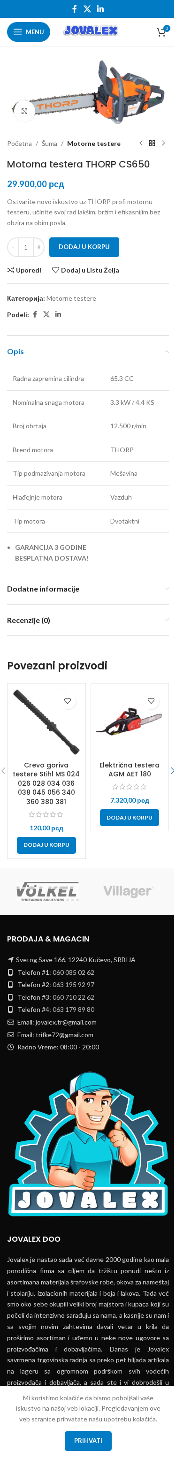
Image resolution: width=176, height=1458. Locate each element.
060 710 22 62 (73, 997)
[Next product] (163, 143)
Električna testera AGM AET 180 (129, 769)
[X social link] (87, 9)
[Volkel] (47, 891)
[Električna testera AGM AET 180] (130, 722)
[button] (46, 845)
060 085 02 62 (73, 972)
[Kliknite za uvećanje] (24, 111)
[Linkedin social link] (100, 9)
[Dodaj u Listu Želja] (68, 701)
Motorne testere (94, 143)
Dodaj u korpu (84, 247)
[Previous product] (140, 143)
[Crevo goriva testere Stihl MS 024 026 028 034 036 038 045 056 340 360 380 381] (46, 722)
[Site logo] (91, 31)
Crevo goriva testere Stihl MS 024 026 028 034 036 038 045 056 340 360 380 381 (46, 783)
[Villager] (128, 891)
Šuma (49, 143)
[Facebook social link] (74, 9)
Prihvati (88, 1440)
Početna (19, 143)
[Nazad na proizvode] (152, 143)
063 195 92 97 (73, 984)
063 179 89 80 (73, 1009)
